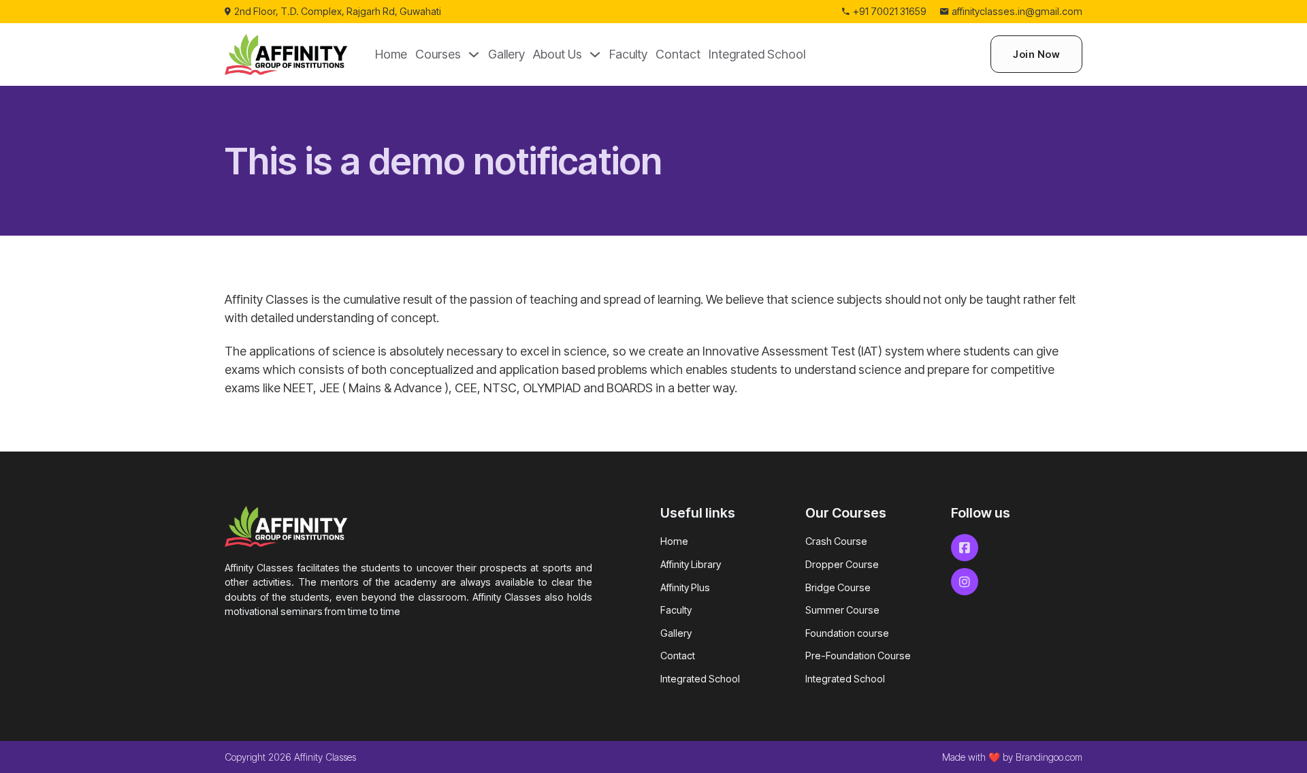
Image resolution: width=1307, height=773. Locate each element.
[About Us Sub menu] (595, 54)
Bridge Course (838, 587)
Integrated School (757, 54)
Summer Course (842, 610)
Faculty (628, 54)
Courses (438, 54)
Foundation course (847, 633)
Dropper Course (842, 564)
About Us (557, 54)
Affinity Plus (685, 587)
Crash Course (836, 541)
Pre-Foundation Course (858, 655)
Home (391, 54)
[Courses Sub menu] (474, 54)
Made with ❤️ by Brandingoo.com (1012, 757)
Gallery (506, 54)
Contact (678, 54)
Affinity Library (690, 564)
